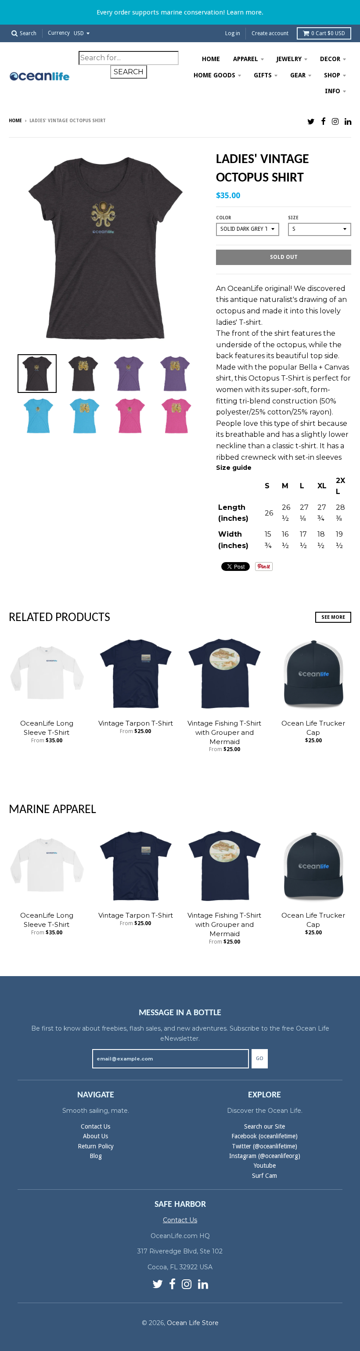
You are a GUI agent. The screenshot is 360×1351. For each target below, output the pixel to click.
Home (211, 58)
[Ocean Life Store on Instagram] (335, 121)
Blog (96, 1155)
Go (259, 1058)
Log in (232, 33)
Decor (330, 58)
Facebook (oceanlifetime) (264, 1136)
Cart (328, 33)
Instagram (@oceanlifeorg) (264, 1155)
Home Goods (214, 75)
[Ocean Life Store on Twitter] (311, 121)
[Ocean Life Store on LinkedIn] (348, 121)
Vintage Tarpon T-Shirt (135, 723)
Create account (270, 33)
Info (332, 90)
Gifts (263, 75)
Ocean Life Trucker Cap (313, 728)
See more (333, 617)
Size (293, 217)
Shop (332, 75)
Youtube (265, 1165)
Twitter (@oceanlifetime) (264, 1146)
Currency (59, 33)
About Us (95, 1136)
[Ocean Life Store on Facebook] (323, 121)
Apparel (245, 58)
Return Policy (96, 1146)
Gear (298, 75)
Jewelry (289, 58)
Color (223, 217)
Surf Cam (264, 1175)
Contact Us (95, 1126)
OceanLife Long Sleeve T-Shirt (46, 728)
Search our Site (264, 1126)
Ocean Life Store (193, 1323)
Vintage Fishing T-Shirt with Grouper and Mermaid (224, 732)
